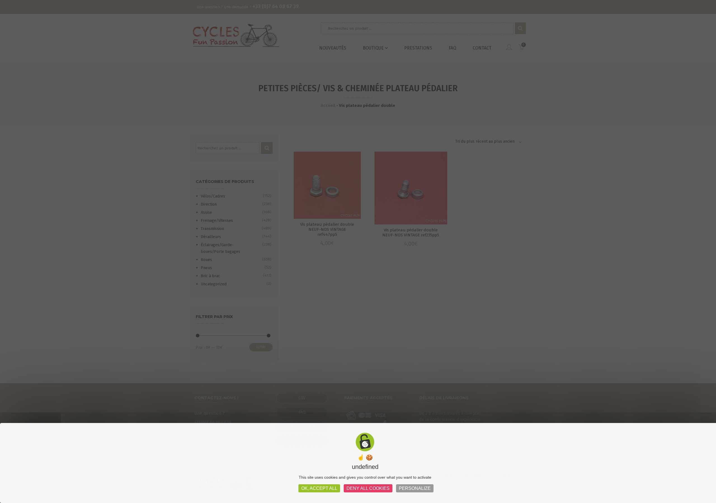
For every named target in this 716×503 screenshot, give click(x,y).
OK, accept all (319, 488)
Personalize (415, 488)
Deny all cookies (368, 488)
